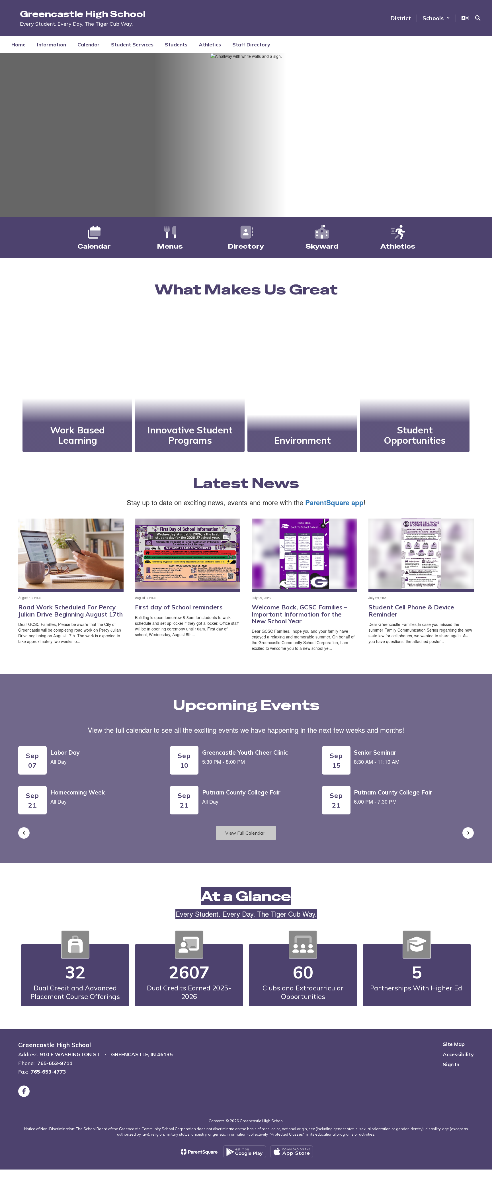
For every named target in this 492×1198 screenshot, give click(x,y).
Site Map (454, 1044)
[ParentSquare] (199, 1152)
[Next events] (468, 833)
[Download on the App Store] (291, 1151)
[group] (77, 381)
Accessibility (458, 1054)
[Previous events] (24, 833)
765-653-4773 (48, 1071)
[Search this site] (478, 18)
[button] (436, 18)
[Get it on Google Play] (244, 1151)
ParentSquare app (334, 502)
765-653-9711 (55, 1063)
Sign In (451, 1064)
